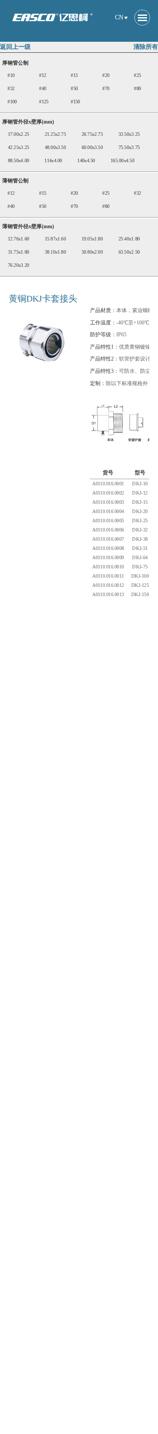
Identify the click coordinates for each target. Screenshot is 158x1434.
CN (119, 17)
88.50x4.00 (18, 161)
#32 (10, 88)
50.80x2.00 (92, 252)
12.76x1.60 (18, 239)
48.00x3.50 (55, 147)
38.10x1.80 (55, 252)
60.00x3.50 (92, 147)
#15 (74, 75)
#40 (42, 88)
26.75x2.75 (92, 134)
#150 (75, 102)
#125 (44, 102)
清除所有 (145, 47)
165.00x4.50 (122, 161)
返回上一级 (15, 47)
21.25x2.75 (55, 134)
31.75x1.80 (18, 252)
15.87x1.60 (55, 239)
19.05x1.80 (92, 239)
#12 (42, 75)
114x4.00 (53, 161)
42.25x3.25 (18, 147)
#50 (74, 88)
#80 (137, 88)
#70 (105, 88)
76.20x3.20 (18, 265)
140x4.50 (86, 161)
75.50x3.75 (129, 147)
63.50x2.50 (129, 252)
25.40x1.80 (129, 239)
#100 (12, 102)
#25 (137, 75)
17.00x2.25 (18, 134)
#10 (10, 75)
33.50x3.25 (129, 134)
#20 (105, 75)
